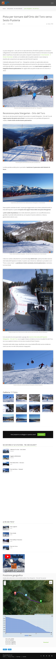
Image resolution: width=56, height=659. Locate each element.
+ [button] (4, 582)
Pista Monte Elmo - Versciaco (17, 462)
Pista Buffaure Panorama (16, 539)
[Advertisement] (28, 37)
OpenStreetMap (42, 614)
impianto (12, 451)
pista (4, 24)
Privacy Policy (11, 656)
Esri (52, 614)
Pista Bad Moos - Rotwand (16, 469)
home (4, 656)
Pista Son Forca (14, 546)
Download (45, 642)
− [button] (4, 584)
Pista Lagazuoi (13, 526)
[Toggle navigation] (52, 3)
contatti (24, 656)
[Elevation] (52, 616)
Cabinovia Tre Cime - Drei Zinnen (18, 449)
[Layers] (50, 582)
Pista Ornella (13, 533)
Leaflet (36, 614)
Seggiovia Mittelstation (15, 456)
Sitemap (18, 656)
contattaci (41, 434)
